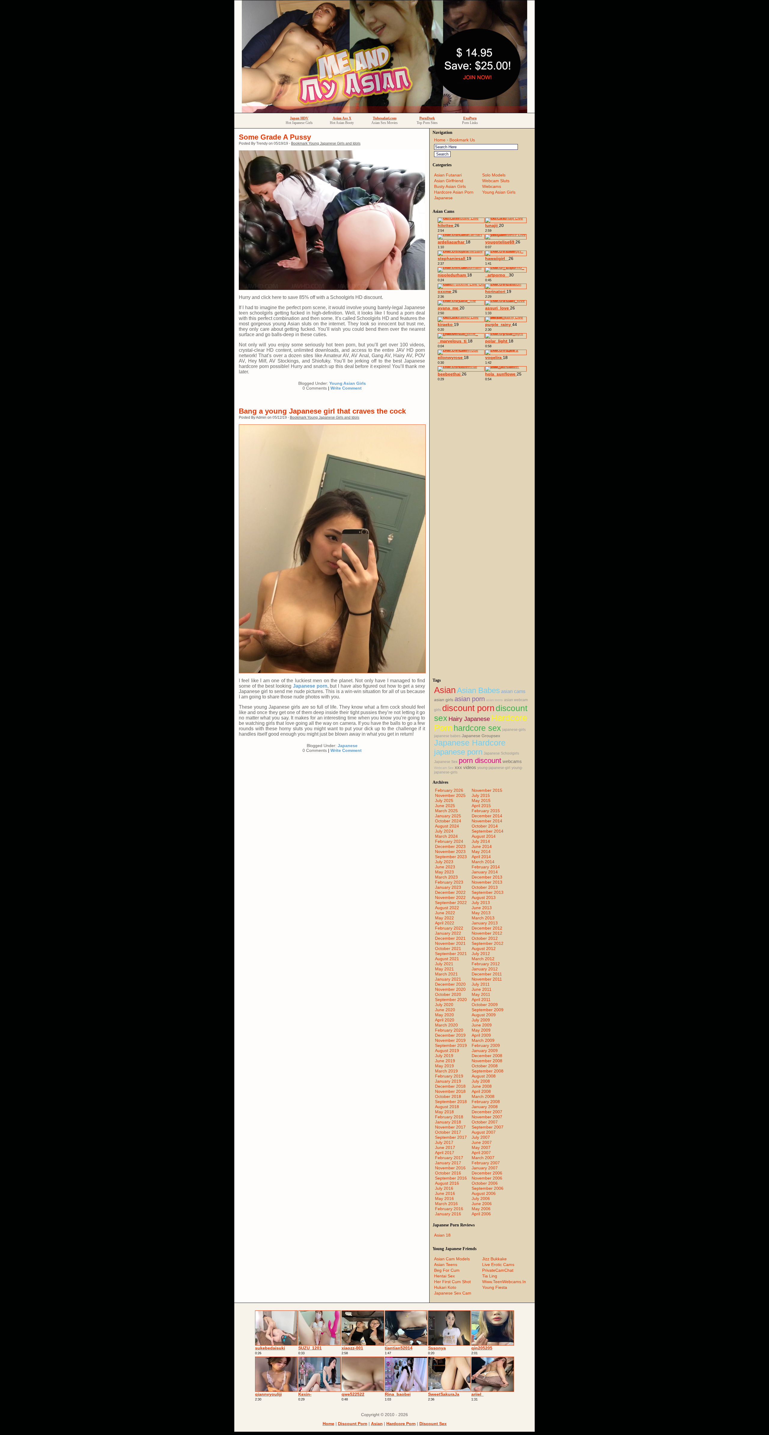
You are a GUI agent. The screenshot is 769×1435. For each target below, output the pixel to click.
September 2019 (451, 1045)
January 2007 (485, 1167)
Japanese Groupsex (481, 736)
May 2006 (481, 1208)
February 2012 (486, 963)
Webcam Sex (444, 768)
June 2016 (445, 1193)
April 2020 (444, 1019)
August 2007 (484, 1132)
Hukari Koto (445, 1287)
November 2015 (487, 790)
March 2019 (446, 1071)
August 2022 (447, 907)
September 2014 (487, 831)
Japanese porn (310, 686)
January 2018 (448, 1122)
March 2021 (446, 974)
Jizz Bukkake (494, 1258)
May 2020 (444, 1014)
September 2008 (487, 1071)
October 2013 (485, 887)
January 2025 (448, 815)
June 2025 (445, 805)
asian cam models (452, 1258)
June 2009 (482, 1025)
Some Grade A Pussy (275, 137)
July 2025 (444, 800)
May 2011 (481, 994)
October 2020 (448, 994)
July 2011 (481, 984)
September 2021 (451, 953)
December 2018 (450, 1086)
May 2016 (444, 1198)
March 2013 (483, 917)
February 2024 (449, 841)
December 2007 (487, 1111)
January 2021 (448, 979)
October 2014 (485, 826)
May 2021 (444, 968)
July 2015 (481, 795)
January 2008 (485, 1106)
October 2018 (448, 1096)
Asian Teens (445, 1264)
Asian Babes (478, 690)
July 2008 (481, 1081)
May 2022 (444, 917)
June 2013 (482, 907)
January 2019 (448, 1081)
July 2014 (481, 841)
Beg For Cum (447, 1270)
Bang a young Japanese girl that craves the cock (322, 411)
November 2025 (450, 795)
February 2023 (449, 882)
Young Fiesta (494, 1287)
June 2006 (482, 1203)
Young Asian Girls (347, 383)
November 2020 (450, 989)
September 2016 (451, 1178)
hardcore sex (477, 728)
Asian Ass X (342, 118)
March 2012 (483, 958)
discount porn (468, 708)
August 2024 (447, 826)
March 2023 (446, 877)
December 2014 (487, 815)
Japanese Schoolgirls (501, 753)
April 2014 (481, 856)
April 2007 (481, 1152)
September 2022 (451, 902)
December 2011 (487, 974)
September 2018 (451, 1101)
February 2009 (486, 1045)
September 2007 (487, 1127)
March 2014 (483, 861)
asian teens (494, 700)
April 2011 (481, 999)
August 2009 (484, 1014)
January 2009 (485, 1050)
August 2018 (447, 1106)
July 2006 (481, 1198)
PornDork (427, 118)
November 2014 (487, 820)
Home (439, 139)
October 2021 (448, 948)
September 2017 (451, 1137)
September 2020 (451, 999)
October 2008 (485, 1065)
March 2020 (446, 1025)
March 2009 (483, 1040)
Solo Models (494, 175)
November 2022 (450, 897)
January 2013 (485, 923)
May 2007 (481, 1147)
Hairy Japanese (469, 719)
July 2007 (481, 1137)
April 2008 (481, 1091)
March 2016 (446, 1203)
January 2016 (448, 1213)
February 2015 (486, 810)
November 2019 (450, 1040)
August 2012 (484, 948)
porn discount (480, 760)
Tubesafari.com (385, 118)
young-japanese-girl (493, 768)
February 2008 (486, 1101)
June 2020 (445, 1009)
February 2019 (449, 1076)
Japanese (347, 745)
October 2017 (448, 1132)
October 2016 (448, 1173)
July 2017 (444, 1142)
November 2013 (487, 882)
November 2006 (487, 1178)
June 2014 (482, 846)
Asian (445, 690)
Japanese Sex (445, 762)
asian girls (443, 700)
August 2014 (484, 836)
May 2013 (481, 912)
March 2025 (446, 810)
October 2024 (448, 820)
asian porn (469, 699)
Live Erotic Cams (498, 1264)
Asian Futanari (448, 175)
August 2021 (447, 958)
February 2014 (486, 866)
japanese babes (447, 736)
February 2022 (449, 928)
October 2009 (485, 1004)
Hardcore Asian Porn (453, 192)
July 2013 (481, 902)
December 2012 (487, 928)
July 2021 (444, 963)
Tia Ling (489, 1276)
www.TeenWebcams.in (504, 1281)
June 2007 (482, 1142)
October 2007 (485, 1122)
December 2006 (487, 1173)
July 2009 (481, 1019)
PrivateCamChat (497, 1270)
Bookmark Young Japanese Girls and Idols (325, 143)
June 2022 (445, 912)
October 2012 (485, 938)
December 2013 (487, 877)
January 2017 (448, 1162)
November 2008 (487, 1060)
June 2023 (445, 866)
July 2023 (444, 861)
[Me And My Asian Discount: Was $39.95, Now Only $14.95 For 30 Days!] (384, 111)
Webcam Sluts (495, 180)
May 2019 (444, 1065)
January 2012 (485, 968)
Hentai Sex (444, 1276)
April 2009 (481, 1035)
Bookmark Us (462, 139)
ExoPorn (470, 118)
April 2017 (444, 1152)
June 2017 (445, 1147)
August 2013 (484, 897)
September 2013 (487, 892)
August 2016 (447, 1183)
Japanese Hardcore (470, 742)
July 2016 (444, 1188)
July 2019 (444, 1055)
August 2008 (484, 1076)
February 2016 (449, 1208)
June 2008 (482, 1086)
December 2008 (487, 1055)
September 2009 (487, 1009)
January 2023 (448, 887)
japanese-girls (514, 730)
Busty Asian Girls (450, 186)
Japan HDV (299, 118)
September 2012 (487, 943)
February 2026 (449, 790)
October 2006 (485, 1183)
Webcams (491, 186)
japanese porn (458, 752)
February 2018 (449, 1116)
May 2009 (481, 1030)
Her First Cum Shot (452, 1281)
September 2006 (487, 1188)
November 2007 (487, 1116)
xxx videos (465, 767)
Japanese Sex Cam (452, 1293)
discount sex (433, 1423)
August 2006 (484, 1193)
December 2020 (450, 984)
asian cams (513, 691)
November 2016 (450, 1167)
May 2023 (444, 872)
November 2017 (450, 1127)
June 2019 (445, 1060)
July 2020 (444, 1004)
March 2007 (483, 1157)
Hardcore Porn (401, 1423)
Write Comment (346, 388)
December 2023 (450, 846)
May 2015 (481, 800)
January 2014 (485, 872)
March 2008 (483, 1096)
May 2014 (481, 851)
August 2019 (447, 1050)
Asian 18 (442, 1235)
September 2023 (451, 856)
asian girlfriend (448, 180)
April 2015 (481, 805)
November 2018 (450, 1091)
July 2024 (444, 831)
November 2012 (487, 933)
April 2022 (444, 923)
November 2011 (487, 979)
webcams (512, 761)
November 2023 (450, 851)
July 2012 (481, 953)
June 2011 (481, 989)
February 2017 (449, 1157)
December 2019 (450, 1035)
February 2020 (449, 1030)
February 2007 (486, 1162)
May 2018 (444, 1111)
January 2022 (448, 933)
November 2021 (450, 943)
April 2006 (481, 1213)
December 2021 (450, 938)
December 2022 (450, 892)
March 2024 (446, 836)
